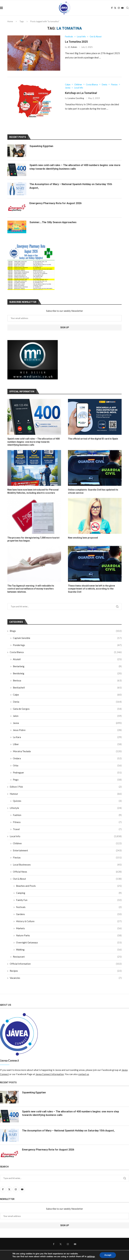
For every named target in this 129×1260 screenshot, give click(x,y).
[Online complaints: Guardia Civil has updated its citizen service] (95, 468)
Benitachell (67, 687)
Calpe (67, 694)
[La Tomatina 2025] (33, 53)
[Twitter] (115, 8)
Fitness (67, 822)
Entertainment (67, 850)
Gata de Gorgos (67, 708)
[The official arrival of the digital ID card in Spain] (95, 417)
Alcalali (67, 659)
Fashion (67, 815)
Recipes (66, 970)
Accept (107, 1255)
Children (67, 843)
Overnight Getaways (69, 942)
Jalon (67, 715)
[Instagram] (119, 8)
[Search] (127, 8)
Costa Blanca (66, 652)
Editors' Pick (66, 786)
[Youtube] (122, 8)
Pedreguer (67, 772)
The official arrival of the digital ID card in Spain (93, 438)
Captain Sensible (67, 638)
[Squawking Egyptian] (16, 150)
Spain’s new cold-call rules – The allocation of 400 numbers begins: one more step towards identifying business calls (33, 441)
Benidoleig (67, 673)
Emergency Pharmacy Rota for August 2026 (55, 203)
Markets (69, 928)
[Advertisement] (33, 359)
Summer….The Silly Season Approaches (52, 222)
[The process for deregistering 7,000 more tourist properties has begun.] (34, 516)
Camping (69, 892)
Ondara (67, 758)
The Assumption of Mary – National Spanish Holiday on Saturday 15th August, (70, 186)
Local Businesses (67, 864)
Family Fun (69, 900)
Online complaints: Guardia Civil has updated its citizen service (93, 491)
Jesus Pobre (67, 730)
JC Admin (72, 47)
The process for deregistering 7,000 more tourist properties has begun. (33, 539)
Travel (67, 829)
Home (10, 21)
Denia (67, 701)
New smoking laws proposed (83, 537)
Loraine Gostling (76, 98)
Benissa (67, 680)
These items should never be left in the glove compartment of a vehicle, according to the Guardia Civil (91, 588)
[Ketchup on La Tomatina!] (33, 101)
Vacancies (66, 977)
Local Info (66, 836)
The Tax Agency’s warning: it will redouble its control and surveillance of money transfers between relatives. (30, 588)
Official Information (66, 963)
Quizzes (67, 800)
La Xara (67, 737)
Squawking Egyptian (41, 146)
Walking (69, 949)
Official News (67, 871)
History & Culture (69, 921)
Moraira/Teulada (67, 751)
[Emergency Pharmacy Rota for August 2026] (16, 208)
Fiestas (67, 857)
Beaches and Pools (69, 885)
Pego (67, 779)
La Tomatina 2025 (76, 41)
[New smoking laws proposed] (95, 516)
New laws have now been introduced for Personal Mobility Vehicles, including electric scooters (33, 491)
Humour (66, 793)
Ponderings (67, 645)
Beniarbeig (67, 666)
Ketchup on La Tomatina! (81, 93)
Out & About (67, 878)
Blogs (66, 630)
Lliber (67, 744)
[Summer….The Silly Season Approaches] (16, 227)
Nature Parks (69, 935)
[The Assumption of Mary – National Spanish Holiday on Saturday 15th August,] (16, 189)
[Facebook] (111, 8)
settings (91, 1256)
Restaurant (67, 956)
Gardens (69, 914)
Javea (67, 723)
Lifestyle (66, 807)
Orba (67, 765)
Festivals (69, 907)
